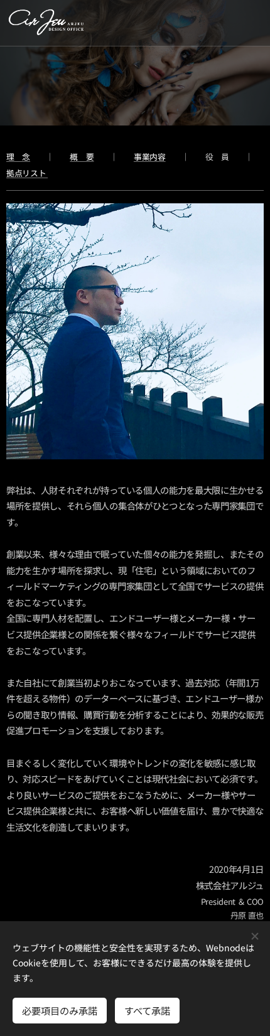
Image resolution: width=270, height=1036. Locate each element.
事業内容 (150, 157)
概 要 (82, 157)
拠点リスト (27, 173)
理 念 (18, 157)
